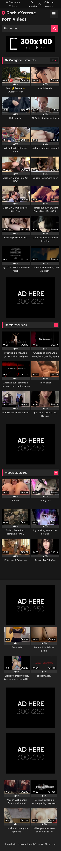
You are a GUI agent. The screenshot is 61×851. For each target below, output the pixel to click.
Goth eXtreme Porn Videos (19, 16)
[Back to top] (50, 841)
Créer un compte (49, 4)
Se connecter (32, 4)
